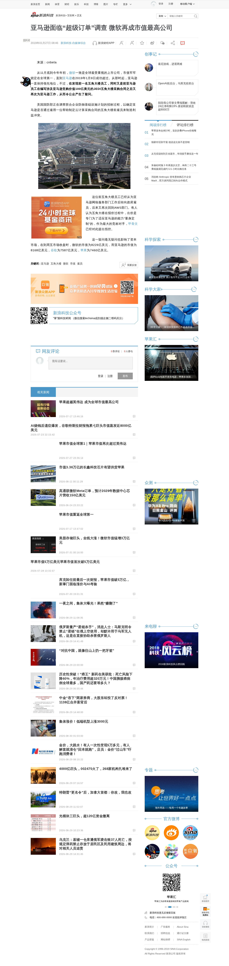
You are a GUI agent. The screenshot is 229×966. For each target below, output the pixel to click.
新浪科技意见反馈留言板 (163, 912)
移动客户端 (186, 4)
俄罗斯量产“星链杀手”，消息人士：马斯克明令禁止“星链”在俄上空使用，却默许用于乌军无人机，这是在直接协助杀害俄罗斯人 (95, 631)
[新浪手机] (190, 832)
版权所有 (181, 953)
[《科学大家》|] (171, 313)
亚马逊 (67, 78)
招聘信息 (165, 933)
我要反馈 (132, 265)
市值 (72, 263)
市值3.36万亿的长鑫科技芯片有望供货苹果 (92, 467)
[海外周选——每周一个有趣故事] (171, 794)
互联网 (70, 15)
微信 (162, 43)
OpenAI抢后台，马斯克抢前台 (176, 83)
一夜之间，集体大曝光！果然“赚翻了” (88, 603)
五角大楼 (56, 263)
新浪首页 (35, 4)
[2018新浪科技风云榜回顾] (171, 650)
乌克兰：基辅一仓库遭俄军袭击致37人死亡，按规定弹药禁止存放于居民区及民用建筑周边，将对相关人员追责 (95, 844)
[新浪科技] (152, 832)
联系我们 (149, 933)
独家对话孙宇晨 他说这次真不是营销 (170, 142)
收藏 (141, 43)
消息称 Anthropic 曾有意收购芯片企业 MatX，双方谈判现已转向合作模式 (171, 178)
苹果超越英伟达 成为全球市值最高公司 (89, 402)
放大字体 (131, 43)
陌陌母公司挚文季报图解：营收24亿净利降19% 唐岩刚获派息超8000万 (177, 105)
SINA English (183, 939)
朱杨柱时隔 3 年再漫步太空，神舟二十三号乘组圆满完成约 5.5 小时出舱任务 (173, 167)
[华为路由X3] (171, 506)
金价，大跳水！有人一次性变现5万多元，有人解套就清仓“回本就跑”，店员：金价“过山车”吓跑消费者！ (95, 749)
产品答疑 (149, 939)
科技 (86, 4)
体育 (57, 4)
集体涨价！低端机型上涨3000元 (83, 721)
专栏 (115, 4)
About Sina (182, 926)
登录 (100, 376)
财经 (67, 4)
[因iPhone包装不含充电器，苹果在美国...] (171, 363)
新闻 (47, 4)
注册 (170, 4)
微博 (152, 43)
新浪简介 (149, 926)
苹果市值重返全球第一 (76, 514)
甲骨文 (133, 223)
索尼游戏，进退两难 (170, 64)
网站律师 (165, 939)
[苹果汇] (171, 851)
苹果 (83, 250)
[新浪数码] (171, 832)
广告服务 (165, 926)
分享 (172, 43)
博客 (96, 4)
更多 (125, 4)
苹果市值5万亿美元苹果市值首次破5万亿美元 (65, 562)
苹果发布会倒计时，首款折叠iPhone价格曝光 (173, 132)
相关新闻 (43, 392)
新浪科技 (60, 15)
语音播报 (205, 924)
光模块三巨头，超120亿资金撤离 (84, 816)
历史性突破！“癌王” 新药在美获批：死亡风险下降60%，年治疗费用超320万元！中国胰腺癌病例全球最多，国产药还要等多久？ (96, 678)
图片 (105, 4)
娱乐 (76, 4)
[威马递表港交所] (171, 263)
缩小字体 (121, 43)
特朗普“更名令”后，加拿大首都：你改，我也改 (95, 792)
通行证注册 (183, 933)
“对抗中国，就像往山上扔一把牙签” (86, 650)
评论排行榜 (185, 125)
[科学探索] (152, 851)
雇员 (79, 263)
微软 (72, 72)
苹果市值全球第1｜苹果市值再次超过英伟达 (92, 443)
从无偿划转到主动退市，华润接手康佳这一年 (174, 153)
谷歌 (54, 250)
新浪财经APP (106, 43)
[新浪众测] (190, 851)
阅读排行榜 (158, 125)
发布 (125, 376)
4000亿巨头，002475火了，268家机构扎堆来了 (95, 769)
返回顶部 (205, 950)
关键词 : (36, 263)
